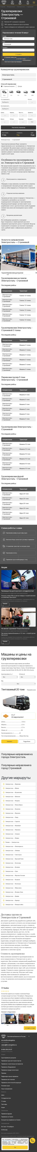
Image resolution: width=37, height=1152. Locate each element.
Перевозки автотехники (8, 1079)
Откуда (4, 36)
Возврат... (30, 119)
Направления (11, 6)
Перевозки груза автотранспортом (11, 1060)
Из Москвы (4, 1129)
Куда (4, 41)
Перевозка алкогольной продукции (11, 1082)
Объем (12, 119)
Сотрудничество (6, 1098)
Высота (21, 112)
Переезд (3, 1073)
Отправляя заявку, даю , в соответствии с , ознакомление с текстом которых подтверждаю (18, 59)
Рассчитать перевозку (18, 127)
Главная (2, 6)
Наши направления (6, 1089)
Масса (2, 119)
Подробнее (26, 741)
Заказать (5, 604)
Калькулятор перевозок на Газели (10, 1120)
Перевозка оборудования (8, 1067)
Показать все (31, 690)
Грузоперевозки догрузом (8, 1057)
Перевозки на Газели (7, 1116)
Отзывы (3, 1101)
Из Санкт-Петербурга (7, 1126)
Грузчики (21, 119)
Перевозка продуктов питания (9, 1070)
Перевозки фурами (6, 1113)
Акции (3, 1107)
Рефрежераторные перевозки (9, 1076)
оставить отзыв (30, 1028)
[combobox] (14, 102)
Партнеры (4, 1104)
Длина (2, 112)
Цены (2, 1095)
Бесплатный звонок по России (16, 1036)
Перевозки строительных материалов (12, 1064)
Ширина (12, 112)
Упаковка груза (5, 1085)
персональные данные (8, 1140)
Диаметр (30, 112)
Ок (15, 1147)
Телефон (5, 47)
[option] (18, 716)
